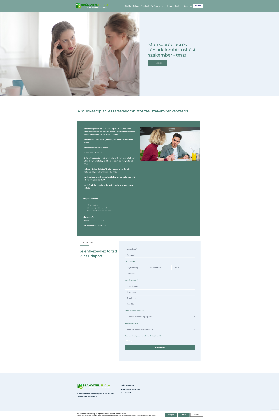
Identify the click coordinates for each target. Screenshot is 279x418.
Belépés (198, 6)
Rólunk (136, 6)
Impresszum (126, 392)
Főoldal (128, 6)
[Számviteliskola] (92, 6)
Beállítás (94, 416)
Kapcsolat (188, 6)
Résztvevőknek (173, 6)
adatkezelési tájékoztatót (152, 336)
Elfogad (171, 415)
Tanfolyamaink (157, 6)
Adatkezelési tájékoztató (130, 389)
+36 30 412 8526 (90, 396)
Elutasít (183, 415)
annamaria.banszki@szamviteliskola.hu (98, 393)
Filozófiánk (145, 6)
